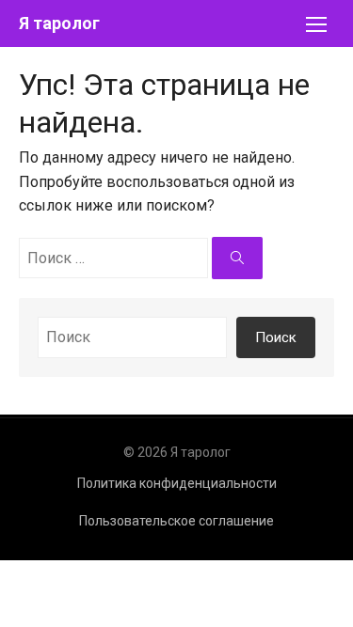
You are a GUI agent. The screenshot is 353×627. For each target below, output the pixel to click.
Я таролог (59, 23)
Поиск (276, 337)
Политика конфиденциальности (177, 483)
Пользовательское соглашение (176, 520)
